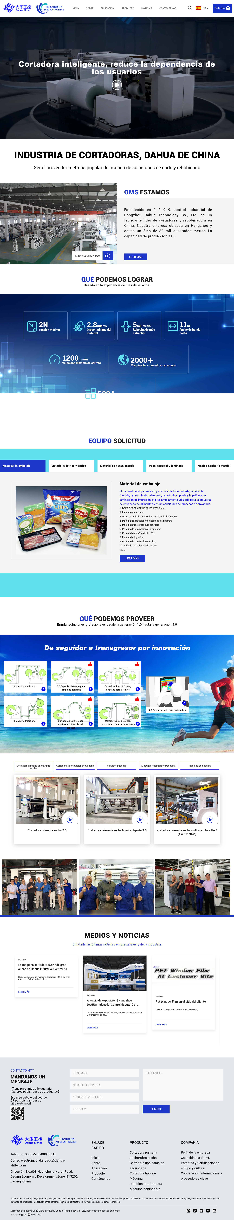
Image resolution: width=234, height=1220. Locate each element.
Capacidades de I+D (195, 1158)
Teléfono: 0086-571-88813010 (33, 1154)
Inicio (75, 8)
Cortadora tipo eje (143, 1173)
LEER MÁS (135, 257)
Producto (128, 8)
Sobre (89, 8)
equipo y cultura (193, 1168)
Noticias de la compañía (157, 13)
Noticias (146, 8)
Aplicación (107, 8)
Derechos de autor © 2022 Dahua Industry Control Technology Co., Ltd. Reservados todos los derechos (65, 1210)
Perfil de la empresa (195, 1152)
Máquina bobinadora (145, 1189)
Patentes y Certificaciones (200, 1163)
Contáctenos (167, 8)
